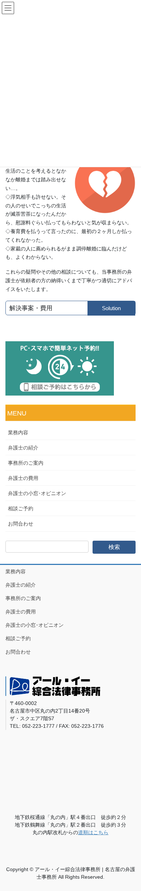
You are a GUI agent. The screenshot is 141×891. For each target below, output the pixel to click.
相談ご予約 (20, 508)
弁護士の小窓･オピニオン (37, 493)
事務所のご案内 (25, 463)
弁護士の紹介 (23, 448)
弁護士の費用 (23, 478)
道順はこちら (93, 832)
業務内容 (18, 432)
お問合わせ (20, 524)
